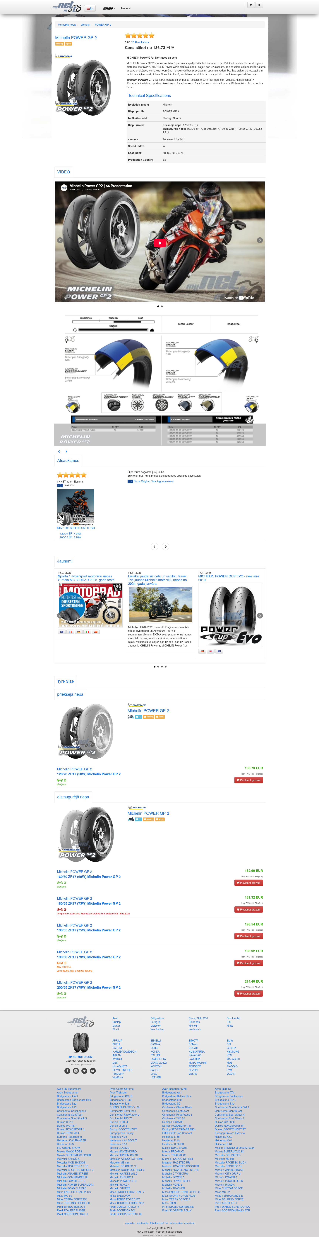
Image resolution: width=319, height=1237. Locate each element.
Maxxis (116, 1025)
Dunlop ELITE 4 (119, 1122)
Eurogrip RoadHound (69, 1136)
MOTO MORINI (197, 1062)
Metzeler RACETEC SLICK (230, 1162)
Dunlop (116, 1022)
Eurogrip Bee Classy (121, 1133)
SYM (229, 1070)
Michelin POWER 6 (226, 1177)
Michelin (85, 24)
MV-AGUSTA (119, 1066)
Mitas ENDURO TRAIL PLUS (74, 1192)
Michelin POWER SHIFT (176, 1181)
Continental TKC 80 (173, 1118)
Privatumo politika (159, 1222)
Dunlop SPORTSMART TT (230, 1129)
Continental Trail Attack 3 (229, 1118)
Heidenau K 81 (223, 1144)
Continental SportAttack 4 (230, 1114)
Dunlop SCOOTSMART (123, 1129)
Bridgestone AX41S (121, 1096)
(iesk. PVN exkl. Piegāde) (252, 773)
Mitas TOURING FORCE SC (73, 1203)
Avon (115, 1018)
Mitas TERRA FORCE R (176, 1199)
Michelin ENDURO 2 (121, 1177)
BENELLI (155, 1040)
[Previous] (59, 451)
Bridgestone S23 (119, 1103)
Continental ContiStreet (228, 1111)
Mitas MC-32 (222, 1192)
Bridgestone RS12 (225, 1100)
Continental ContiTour (70, 1114)
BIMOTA (193, 1040)
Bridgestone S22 (66, 1103)
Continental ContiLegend (71, 1111)
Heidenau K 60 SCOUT (123, 1140)
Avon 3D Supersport (69, 1089)
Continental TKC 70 (121, 1118)
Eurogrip (155, 1022)
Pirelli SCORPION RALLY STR (232, 1210)
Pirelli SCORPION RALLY (176, 1210)
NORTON (156, 1066)
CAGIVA (155, 1044)
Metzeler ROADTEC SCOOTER (180, 1166)
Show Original (142, 481)
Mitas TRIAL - (170, 1203)
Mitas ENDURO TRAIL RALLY (127, 1192)
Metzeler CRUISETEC (228, 1155)
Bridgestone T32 (224, 1103)
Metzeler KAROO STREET (177, 1159)
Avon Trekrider (118, 1092)
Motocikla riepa (67, 24)
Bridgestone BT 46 (120, 1100)
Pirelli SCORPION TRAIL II (72, 1214)
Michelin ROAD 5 (172, 1184)
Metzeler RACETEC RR (176, 1162)
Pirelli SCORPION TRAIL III (125, 1214)
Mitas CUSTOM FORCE (229, 1188)
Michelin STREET (120, 1188)
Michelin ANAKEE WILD (123, 1173)
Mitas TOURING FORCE (229, 1199)
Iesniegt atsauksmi (163, 481)
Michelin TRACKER (173, 1188)
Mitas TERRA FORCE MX (125, 1199)
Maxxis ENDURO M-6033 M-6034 (234, 1147)
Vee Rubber (157, 1029)
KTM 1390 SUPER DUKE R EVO (76, 528)
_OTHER (155, 1077)
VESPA (193, 1073)
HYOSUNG (233, 1051)
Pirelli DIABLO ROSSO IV (124, 1206)
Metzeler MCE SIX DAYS (71, 1162)
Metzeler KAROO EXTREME (126, 1159)
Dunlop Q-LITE (118, 1125)
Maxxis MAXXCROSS (69, 1151)
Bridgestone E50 (172, 1100)
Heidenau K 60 (223, 1136)
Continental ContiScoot (175, 1111)
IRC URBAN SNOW (68, 1147)
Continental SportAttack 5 (72, 1118)
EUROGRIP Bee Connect (177, 1133)
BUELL (116, 1044)
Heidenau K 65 (171, 1140)
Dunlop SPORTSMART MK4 (178, 1129)
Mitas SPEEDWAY (120, 1195)
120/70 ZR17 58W (70, 533)
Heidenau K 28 (118, 1136)
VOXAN (231, 1073)
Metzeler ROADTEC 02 (123, 1166)
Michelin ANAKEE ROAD (229, 1170)
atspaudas (130, 1222)
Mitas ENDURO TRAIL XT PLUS (181, 1192)
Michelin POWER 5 (173, 1177)
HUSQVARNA (197, 1051)
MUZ (229, 1062)
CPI (229, 1044)
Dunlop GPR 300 (225, 1122)
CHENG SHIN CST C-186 (125, 1107)
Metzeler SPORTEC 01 (228, 1166)
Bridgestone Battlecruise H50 (74, 1100)
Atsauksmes (140, 42)
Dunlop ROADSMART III (176, 1125)
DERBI (154, 1048)
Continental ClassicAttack (177, 1107)
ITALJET (155, 1055)
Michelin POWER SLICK (229, 1181)
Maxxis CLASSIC (119, 1147)
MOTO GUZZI (158, 1062)
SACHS (154, 1070)
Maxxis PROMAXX (173, 1151)
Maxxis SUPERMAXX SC (229, 1151)
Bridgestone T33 (66, 1107)
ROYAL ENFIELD (122, 1070)
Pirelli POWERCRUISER (71, 1210)
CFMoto (193, 1044)
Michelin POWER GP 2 (89, 771)
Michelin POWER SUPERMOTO (75, 1184)
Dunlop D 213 (65, 1122)
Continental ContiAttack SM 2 (232, 1107)
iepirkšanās (142, 1222)
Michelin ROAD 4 (120, 1184)
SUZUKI (193, 1070)
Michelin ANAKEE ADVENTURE (180, 1170)
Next (260, 240)
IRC (229, 1022)
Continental (233, 1018)
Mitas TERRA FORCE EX (72, 1199)
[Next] (66, 451)
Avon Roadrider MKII (174, 1089)
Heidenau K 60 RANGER (71, 1140)
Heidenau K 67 (65, 1144)
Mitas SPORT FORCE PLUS (178, 1195)
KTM (229, 1055)
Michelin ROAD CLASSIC (71, 1188)
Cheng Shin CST (198, 1018)
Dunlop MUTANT (67, 1125)
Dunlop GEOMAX (172, 1122)
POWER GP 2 (103, 24)
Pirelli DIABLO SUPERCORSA (232, 1206)
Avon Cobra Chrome (122, 1089)
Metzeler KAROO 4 (68, 1159)
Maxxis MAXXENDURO (123, 1151)
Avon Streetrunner (67, 1092)
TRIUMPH (118, 1073)
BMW (230, 1040)
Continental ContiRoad (123, 1111)
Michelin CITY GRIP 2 (227, 1173)
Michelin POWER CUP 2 (71, 1181)
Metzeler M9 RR (224, 1159)
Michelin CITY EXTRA (175, 1173)
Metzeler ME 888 (120, 1162)
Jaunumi (126, 8)
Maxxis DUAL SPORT (175, 1147)
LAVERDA (194, 1059)
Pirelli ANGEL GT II (226, 1203)
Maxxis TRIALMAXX (174, 1155)
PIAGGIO (232, 1066)
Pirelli (115, 1029)
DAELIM (117, 1048)
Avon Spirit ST (223, 1089)
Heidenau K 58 (171, 1136)
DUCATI (193, 1048)
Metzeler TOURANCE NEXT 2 (127, 1170)
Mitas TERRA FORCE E (229, 1195)
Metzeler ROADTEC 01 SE (72, 1166)
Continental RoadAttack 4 (177, 1114)
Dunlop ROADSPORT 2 (71, 1129)
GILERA (231, 1048)
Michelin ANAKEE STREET (72, 1173)
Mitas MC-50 (64, 1195)
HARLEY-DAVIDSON (124, 1051)
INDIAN (116, 1055)
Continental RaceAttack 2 (124, 1114)
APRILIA (117, 1040)
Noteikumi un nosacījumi (182, 1222)
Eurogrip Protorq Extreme (230, 1133)
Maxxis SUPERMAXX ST (124, 1155)
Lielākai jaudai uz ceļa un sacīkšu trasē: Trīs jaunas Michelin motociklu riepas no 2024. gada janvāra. (157, 580)
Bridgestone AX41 (67, 1096)
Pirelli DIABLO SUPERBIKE (178, 1206)
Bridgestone (157, 1018)
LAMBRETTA (158, 1059)
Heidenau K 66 (223, 1140)
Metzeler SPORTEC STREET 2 (75, 1170)
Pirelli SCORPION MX (122, 1210)
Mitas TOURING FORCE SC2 (127, 1203)
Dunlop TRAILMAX (68, 1133)
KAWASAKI (195, 1055)
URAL (153, 1073)
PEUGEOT (195, 1066)
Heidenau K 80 (118, 1144)
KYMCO (117, 1059)
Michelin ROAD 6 (225, 1184)
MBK (115, 1062)
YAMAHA (117, 1077)
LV (91, 8)
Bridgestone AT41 (225, 1092)
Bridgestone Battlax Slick (176, 1096)
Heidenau (194, 1022)
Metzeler (155, 1025)
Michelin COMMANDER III (72, 1177)
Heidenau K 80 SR (173, 1144)
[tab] (63, 172)
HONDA (155, 1051)
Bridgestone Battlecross (229, 1096)
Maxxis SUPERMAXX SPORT (74, 1155)
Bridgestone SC (171, 1103)
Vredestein (195, 1029)
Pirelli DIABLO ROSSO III (71, 1206)
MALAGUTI (233, 1059)
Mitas (230, 1025)
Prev (60, 240)
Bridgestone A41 (172, 1092)
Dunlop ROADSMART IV (229, 1125)
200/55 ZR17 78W (70, 537)
